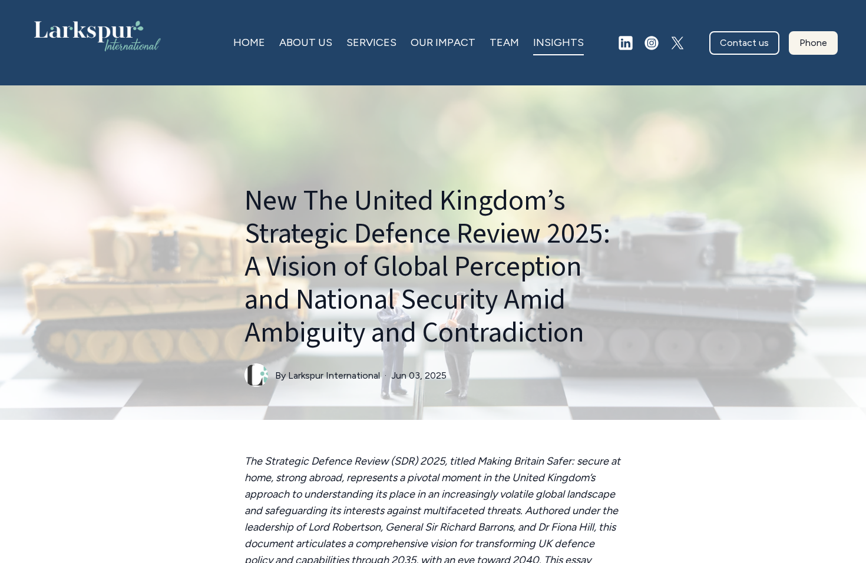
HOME (249, 42)
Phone (813, 42)
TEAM (504, 42)
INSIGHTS (558, 42)
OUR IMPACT (443, 42)
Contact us (744, 42)
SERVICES (371, 42)
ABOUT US (305, 42)
